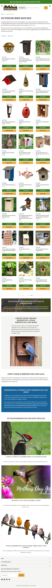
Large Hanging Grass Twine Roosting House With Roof (41, 280)
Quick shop (9, 66)
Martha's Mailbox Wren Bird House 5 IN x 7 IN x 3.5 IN (25, 153)
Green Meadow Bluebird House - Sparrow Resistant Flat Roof (43, 91)
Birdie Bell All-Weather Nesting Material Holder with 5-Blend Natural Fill (42, 217)
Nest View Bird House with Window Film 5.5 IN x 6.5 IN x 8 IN (42, 154)
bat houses (36, 395)
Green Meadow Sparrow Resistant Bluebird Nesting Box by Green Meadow (25, 60)
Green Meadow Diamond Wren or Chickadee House (8, 91)
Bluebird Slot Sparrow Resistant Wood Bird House (9, 216)
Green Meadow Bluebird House (8, 184)
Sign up (21, 575)
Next (31, 295)
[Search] (46, 7)
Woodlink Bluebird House (24, 249)
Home (2, 14)
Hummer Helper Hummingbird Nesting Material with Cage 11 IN (8, 249)
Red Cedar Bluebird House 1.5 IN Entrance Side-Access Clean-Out (43, 59)
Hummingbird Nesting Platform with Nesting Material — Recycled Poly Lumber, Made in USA (25, 217)
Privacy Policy (33, 585)
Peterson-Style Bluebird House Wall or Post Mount (8, 122)
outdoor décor (32, 25)
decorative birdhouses (25, 379)
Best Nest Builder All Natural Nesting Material (42, 249)
